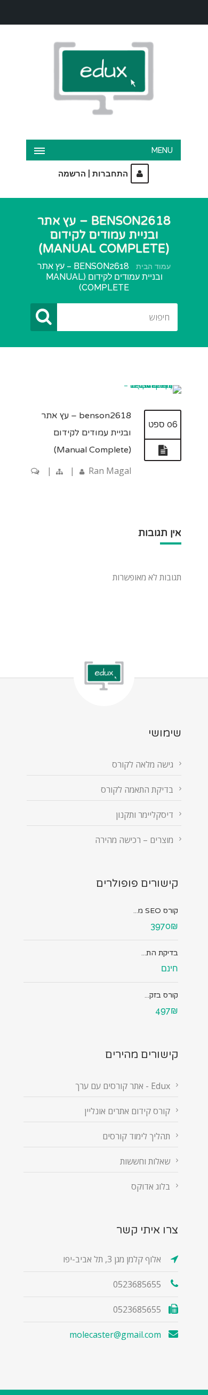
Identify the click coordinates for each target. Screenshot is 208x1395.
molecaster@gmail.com (115, 1334)
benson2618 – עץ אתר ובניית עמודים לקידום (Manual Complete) (86, 432)
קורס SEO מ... (155, 910)
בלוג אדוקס (150, 1186)
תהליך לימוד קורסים (136, 1136)
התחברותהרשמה (93, 174)
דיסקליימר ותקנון (144, 815)
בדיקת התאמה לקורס (137, 789)
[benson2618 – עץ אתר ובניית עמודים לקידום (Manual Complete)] (150, 385)
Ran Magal (110, 471)
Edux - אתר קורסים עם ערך (122, 1086)
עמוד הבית (153, 266)
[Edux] (103, 78)
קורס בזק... (161, 995)
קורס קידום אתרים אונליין (127, 1111)
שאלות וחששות (145, 1161)
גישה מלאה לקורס (142, 764)
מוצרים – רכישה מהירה (134, 840)
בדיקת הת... (159, 952)
